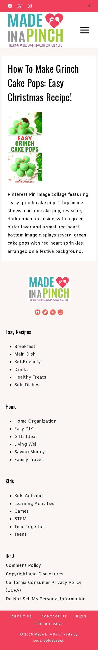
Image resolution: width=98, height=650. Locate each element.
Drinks (21, 370)
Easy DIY (23, 429)
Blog (81, 617)
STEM (20, 519)
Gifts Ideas (26, 437)
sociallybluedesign (48, 641)
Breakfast (24, 347)
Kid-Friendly (27, 362)
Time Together (29, 527)
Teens (20, 534)
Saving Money (29, 452)
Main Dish (25, 354)
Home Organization (35, 421)
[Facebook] (10, 6)
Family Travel (28, 460)
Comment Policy (23, 565)
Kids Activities (29, 496)
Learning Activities (34, 504)
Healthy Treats (30, 377)
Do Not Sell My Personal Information (46, 599)
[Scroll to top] (86, 631)
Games (21, 511)
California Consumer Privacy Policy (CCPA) (43, 586)
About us (21, 617)
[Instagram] (29, 6)
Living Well (26, 444)
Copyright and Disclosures (34, 574)
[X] (19, 6)
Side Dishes (26, 385)
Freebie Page (49, 624)
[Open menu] (84, 30)
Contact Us (54, 617)
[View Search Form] (89, 6)
